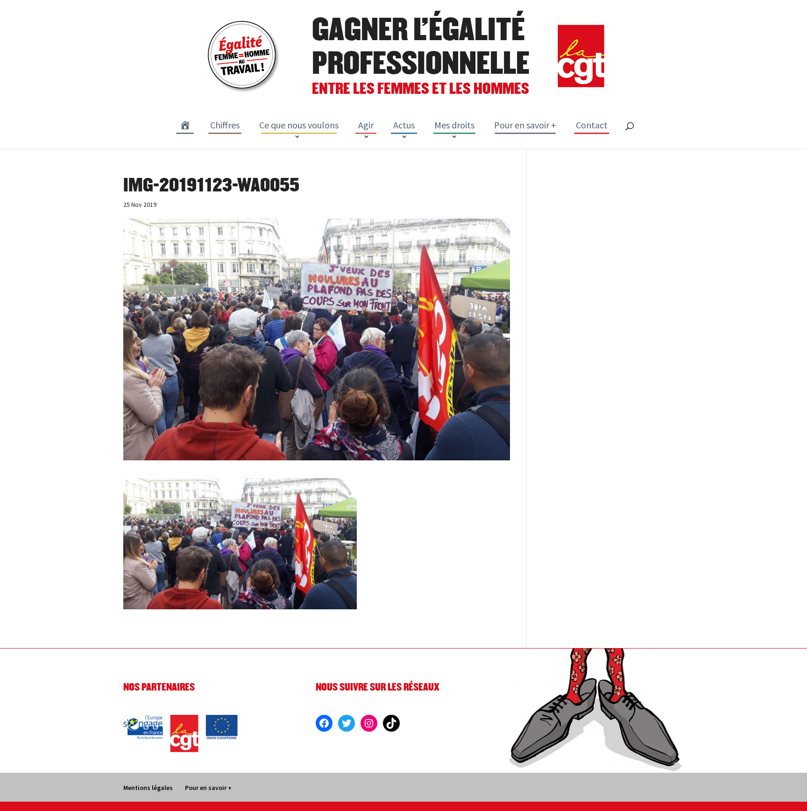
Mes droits (454, 125)
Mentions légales (148, 787)
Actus (404, 125)
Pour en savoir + (525, 125)
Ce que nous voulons (299, 125)
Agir (366, 125)
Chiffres (225, 125)
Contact (592, 125)
